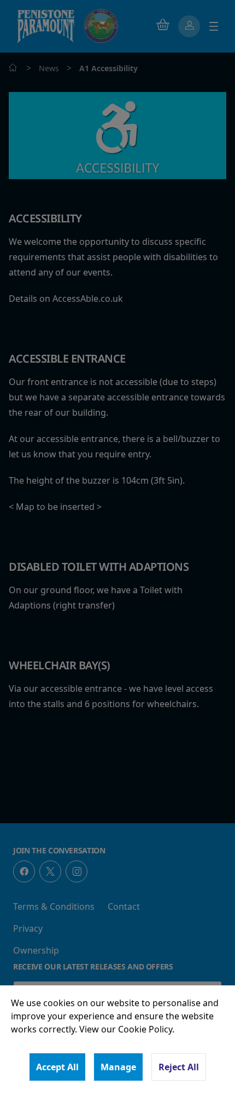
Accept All (57, 1067)
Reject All (178, 1067)
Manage (118, 1067)
